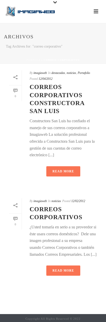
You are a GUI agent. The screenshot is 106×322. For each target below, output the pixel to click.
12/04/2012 (45, 79)
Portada (33, 60)
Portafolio (84, 73)
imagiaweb (40, 73)
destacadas (58, 73)
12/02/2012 (78, 201)
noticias (71, 73)
